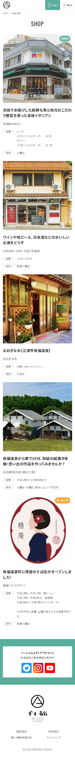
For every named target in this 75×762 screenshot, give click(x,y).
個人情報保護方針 (21, 737)
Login (55, 5)
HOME (5, 13)
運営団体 (21, 731)
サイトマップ (53, 737)
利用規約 (53, 731)
